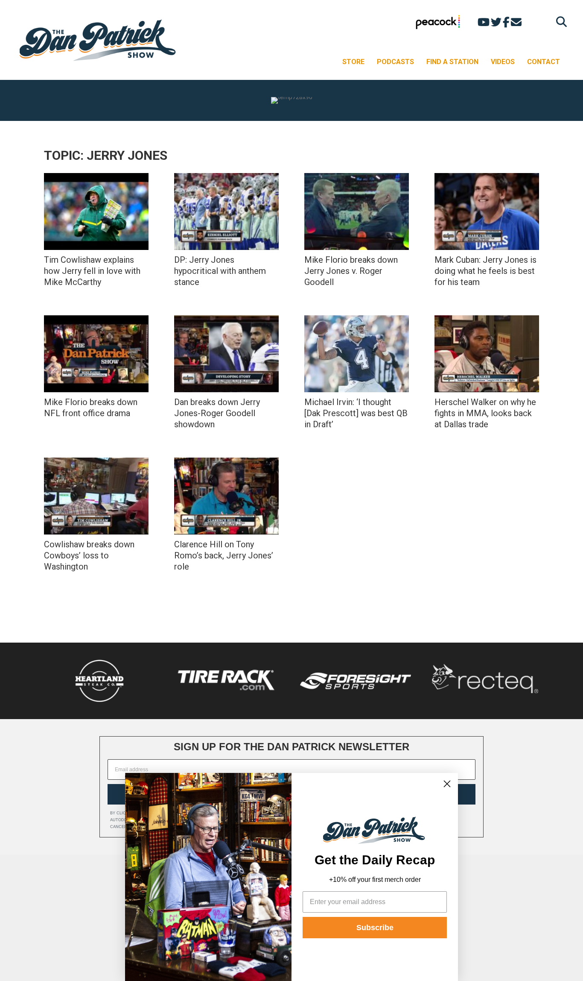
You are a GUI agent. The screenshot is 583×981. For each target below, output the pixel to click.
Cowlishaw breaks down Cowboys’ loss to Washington (89, 555)
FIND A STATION (452, 62)
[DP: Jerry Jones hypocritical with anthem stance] (226, 211)
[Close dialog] (447, 783)
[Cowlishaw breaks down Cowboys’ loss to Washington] (96, 496)
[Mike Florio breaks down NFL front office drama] (96, 353)
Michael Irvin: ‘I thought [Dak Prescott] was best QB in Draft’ (356, 413)
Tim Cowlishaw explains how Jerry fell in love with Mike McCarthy (92, 271)
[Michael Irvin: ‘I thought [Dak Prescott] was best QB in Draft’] (356, 353)
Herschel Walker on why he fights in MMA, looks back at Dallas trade (485, 413)
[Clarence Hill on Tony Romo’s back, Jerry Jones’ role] (226, 496)
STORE (353, 62)
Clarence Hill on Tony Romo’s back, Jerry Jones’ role (223, 555)
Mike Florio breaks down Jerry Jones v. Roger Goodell (351, 271)
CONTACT (543, 62)
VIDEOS (503, 62)
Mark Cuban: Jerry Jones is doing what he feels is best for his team (485, 271)
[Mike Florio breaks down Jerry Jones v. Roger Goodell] (356, 211)
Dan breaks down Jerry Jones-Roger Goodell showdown (217, 413)
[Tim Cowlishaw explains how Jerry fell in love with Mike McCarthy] (96, 211)
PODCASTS (395, 62)
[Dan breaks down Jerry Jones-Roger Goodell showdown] (226, 353)
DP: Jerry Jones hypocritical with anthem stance (220, 271)
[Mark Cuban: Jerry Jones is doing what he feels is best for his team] (486, 211)
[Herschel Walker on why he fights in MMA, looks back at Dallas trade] (486, 353)
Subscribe (375, 927)
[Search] (559, 21)
